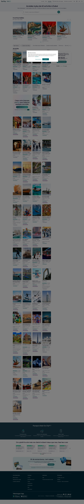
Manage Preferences (38, 59)
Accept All (45, 59)
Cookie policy (37, 56)
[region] (42, 56)
